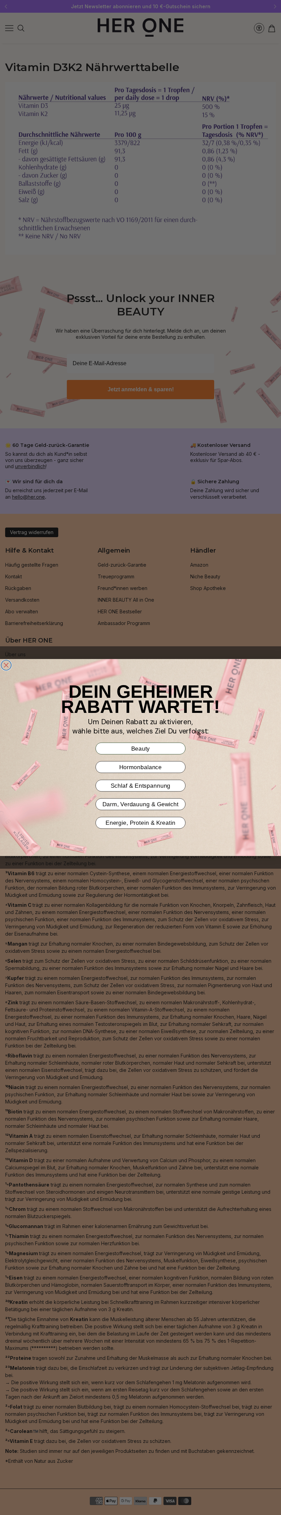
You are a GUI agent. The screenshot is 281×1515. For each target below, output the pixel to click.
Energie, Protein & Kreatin (140, 822)
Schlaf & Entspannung (141, 785)
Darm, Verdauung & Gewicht (140, 804)
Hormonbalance (140, 767)
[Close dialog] (6, 665)
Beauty (140, 748)
